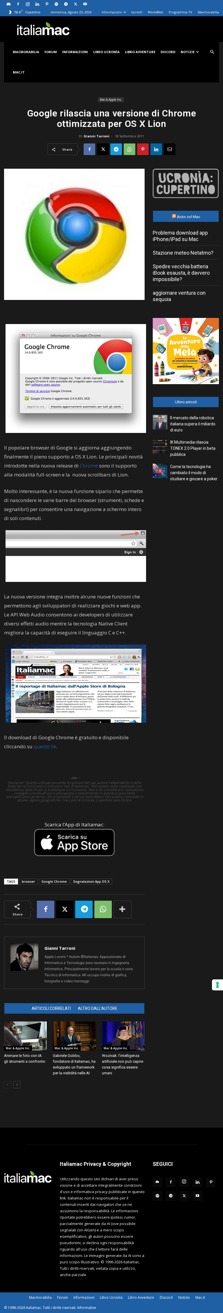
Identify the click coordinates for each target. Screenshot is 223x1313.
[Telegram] (66, 4)
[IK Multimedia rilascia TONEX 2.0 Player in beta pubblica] (160, 446)
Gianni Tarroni (96, 136)
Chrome (89, 465)
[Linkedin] (37, 4)
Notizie (188, 52)
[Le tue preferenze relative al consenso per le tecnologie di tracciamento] (217, 984)
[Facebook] (18, 4)
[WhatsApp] (129, 149)
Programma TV (180, 12)
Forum (50, 52)
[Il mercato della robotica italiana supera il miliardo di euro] (160, 422)
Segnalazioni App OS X (91, 881)
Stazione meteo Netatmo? (183, 253)
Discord (168, 52)
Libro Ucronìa (106, 52)
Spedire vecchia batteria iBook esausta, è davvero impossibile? (181, 272)
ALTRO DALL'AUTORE (97, 1008)
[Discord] (8, 4)
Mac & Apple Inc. (111, 100)
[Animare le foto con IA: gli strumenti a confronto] (25, 1036)
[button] (212, 52)
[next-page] (17, 1084)
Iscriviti (136, 12)
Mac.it (19, 72)
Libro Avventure (140, 52)
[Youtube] (85, 4)
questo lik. (45, 746)
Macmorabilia (208, 12)
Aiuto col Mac (188, 217)
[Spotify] (56, 4)
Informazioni (112, 12)
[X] (75, 4)
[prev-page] (7, 1084)
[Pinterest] (46, 4)
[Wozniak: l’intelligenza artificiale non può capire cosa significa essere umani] (123, 1036)
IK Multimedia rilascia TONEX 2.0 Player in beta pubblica (192, 448)
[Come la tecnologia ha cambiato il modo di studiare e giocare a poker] (160, 471)
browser (28, 881)
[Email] (169, 149)
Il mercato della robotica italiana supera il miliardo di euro (192, 424)
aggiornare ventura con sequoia (179, 296)
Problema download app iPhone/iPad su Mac (180, 236)
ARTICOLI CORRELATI (51, 1008)
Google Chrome (54, 881)
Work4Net (155, 12)
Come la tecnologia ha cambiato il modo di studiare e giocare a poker (193, 472)
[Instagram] (27, 4)
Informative (86, 1307)
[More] (123, 909)
